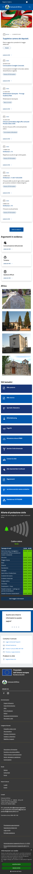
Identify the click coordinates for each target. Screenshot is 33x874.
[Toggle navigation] (3, 7)
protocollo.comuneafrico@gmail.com (15, 810)
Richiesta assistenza (9, 833)
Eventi (5, 787)
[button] (16, 871)
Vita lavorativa (8, 731)
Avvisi (7, 34)
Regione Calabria (7, 2)
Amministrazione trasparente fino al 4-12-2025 (17, 843)
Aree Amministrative (9, 706)
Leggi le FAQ (7, 830)
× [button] (31, 850)
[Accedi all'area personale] (26, 2)
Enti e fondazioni (8, 711)
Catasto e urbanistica (9, 737)
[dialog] (16, 861)
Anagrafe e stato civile (10, 729)
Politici (5, 713)
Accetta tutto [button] (16, 864)
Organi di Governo (9, 703)
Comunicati (7, 773)
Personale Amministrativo (11, 716)
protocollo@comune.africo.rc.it (9, 811)
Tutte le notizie (16, 230)
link (2, 861)
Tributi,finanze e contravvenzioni (13, 755)
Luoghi (5, 785)
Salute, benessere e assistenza (12, 757)
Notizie (6, 770)
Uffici (5, 708)
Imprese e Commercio (9, 734)
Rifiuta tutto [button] (16, 868)
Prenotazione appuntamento (11, 825)
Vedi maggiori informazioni (16, 599)
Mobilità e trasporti (9, 739)
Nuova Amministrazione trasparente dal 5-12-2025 (16, 847)
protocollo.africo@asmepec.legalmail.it (15, 808)
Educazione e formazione (10, 749)
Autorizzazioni (7, 760)
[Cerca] (30, 7)
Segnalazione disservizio (10, 828)
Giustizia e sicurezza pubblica (12, 752)
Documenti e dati (8, 718)
